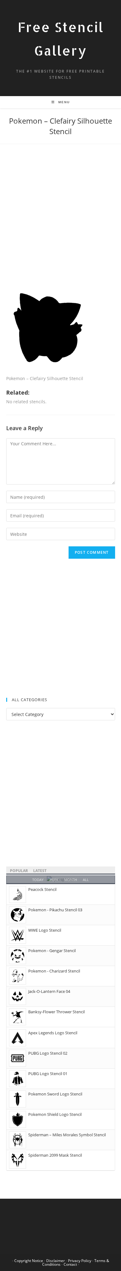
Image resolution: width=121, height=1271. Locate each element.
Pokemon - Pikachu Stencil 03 (55, 910)
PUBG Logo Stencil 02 (47, 1053)
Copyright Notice (28, 1260)
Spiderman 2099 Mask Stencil (55, 1155)
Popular (19, 870)
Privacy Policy (79, 1260)
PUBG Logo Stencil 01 (47, 1073)
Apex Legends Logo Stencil (52, 1033)
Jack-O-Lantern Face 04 (49, 991)
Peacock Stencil (42, 889)
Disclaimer (55, 1260)
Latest (40, 870)
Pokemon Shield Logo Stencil (55, 1114)
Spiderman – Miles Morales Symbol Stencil (67, 1135)
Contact (70, 1264)
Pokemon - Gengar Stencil (52, 950)
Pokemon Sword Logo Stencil (55, 1094)
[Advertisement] (60, 222)
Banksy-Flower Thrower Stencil (56, 1012)
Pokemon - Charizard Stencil (54, 971)
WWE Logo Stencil (44, 930)
